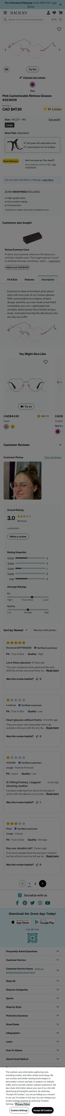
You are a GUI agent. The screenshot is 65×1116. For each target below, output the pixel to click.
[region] (32, 1091)
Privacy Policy (23, 1103)
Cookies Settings (19, 1110)
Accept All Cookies (42, 1110)
